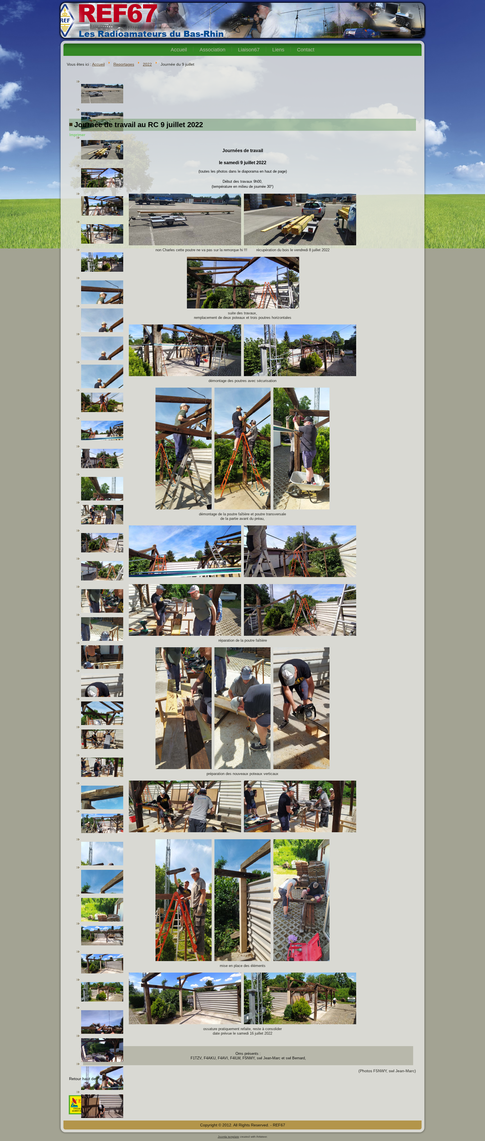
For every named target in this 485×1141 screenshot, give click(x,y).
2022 (147, 64)
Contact (305, 49)
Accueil (179, 49)
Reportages (123, 64)
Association (212, 49)
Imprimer (77, 134)
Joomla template (228, 1136)
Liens (278, 49)
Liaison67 (249, 49)
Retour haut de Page (87, 1078)
